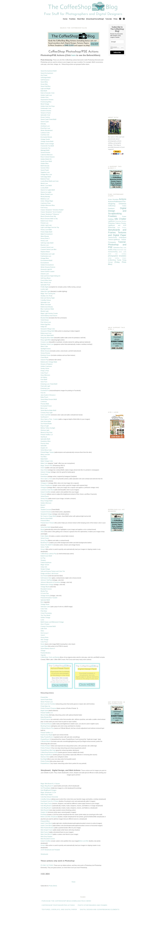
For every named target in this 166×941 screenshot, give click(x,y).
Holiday (111, 219)
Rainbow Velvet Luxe (47, 344)
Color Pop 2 (44, 642)
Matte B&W (44, 459)
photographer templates (117, 256)
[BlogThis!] (43, 874)
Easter (124, 216)
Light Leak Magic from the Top (50, 227)
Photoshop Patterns (114, 223)
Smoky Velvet (45, 368)
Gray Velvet (44, 470)
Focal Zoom (44, 474)
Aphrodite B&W (45, 439)
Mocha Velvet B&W (46, 518)
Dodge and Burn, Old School (49, 573)
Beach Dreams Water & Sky (49, 218)
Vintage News (45, 604)
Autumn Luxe (45, 273)
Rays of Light (45, 426)
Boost (42, 529)
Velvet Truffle (45, 547)
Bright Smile (44, 710)
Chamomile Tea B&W (47, 146)
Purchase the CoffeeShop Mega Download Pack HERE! (66, 901)
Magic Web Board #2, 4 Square (50, 783)
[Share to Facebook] (47, 874)
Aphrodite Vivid (45, 115)
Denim (43, 644)
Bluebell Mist (45, 318)
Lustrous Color (45, 132)
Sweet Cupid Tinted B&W (48, 119)
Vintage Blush (45, 586)
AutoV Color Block (46, 823)
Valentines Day (118, 247)
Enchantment (45, 262)
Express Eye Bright (46, 735)
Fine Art (43, 393)
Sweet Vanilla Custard (47, 271)
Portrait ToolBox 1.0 (47, 434)
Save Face (44, 381)
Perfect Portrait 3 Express (48, 708)
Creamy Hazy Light (46, 412)
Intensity (43, 124)
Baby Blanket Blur (46, 717)
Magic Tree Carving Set (48, 293)
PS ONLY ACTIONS (47, 865)
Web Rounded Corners (48, 838)
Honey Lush (44, 240)
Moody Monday (45, 196)
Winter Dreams (45, 351)
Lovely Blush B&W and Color (50, 181)
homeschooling (112, 251)
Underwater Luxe (46, 108)
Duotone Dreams (46, 110)
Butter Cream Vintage (47, 143)
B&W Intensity (45, 165)
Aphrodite (44, 445)
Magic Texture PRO (47, 465)
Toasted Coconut (46, 509)
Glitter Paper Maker (46, 794)
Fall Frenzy (44, 207)
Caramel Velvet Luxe (47, 247)
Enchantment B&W (46, 260)
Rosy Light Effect (46, 340)
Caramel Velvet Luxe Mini (48, 249)
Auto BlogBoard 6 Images (48, 790)
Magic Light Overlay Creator (49, 313)
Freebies (72, 19)
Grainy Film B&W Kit (47, 545)
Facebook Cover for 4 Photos (50, 801)
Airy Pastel (44, 75)
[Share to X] (45, 874)
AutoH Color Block (46, 825)
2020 (42, 531)
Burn (42, 602)
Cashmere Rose (46, 203)
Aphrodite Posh (45, 285)
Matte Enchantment (46, 234)
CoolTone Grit (45, 135)
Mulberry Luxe (45, 199)
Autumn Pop (44, 359)
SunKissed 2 (45, 417)
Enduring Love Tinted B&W (49, 384)
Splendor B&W (45, 600)
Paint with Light (45, 386)
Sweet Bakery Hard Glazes (49, 315)
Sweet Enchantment (47, 73)
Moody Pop (44, 591)
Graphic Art (44, 448)
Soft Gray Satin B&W (47, 243)
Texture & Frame (46, 113)
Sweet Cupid (45, 121)
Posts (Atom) (53, 885)
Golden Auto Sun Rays (48, 106)
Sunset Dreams (45, 152)
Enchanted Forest (46, 406)
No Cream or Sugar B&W (48, 516)
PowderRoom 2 (45, 763)
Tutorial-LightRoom (114, 239)
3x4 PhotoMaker (46, 788)
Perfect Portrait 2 (46, 748)
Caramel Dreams (46, 512)
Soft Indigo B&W (46, 177)
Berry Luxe (44, 408)
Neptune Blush (45, 251)
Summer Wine (45, 168)
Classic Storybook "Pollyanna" (50, 214)
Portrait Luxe (44, 223)
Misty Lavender (45, 454)
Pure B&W (44, 379)
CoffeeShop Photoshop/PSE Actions (58, 905)
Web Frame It (45, 832)
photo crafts (122, 251)
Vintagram (44, 487)
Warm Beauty (45, 236)
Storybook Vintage (46, 514)
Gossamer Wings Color (48, 329)
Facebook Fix (45, 390)
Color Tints (44, 609)
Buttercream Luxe (46, 333)
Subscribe (117, 52)
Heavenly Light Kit (46, 269)
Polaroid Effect (45, 520)
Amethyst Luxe (45, 126)
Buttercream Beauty (47, 307)
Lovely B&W (44, 188)
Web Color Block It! (46, 834)
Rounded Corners (46, 589)
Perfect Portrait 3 (46, 746)
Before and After (84, 841)
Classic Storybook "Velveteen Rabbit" (52, 210)
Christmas (122, 204)
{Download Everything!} (95, 19)
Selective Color (45, 606)
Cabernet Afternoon (47, 154)
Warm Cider (44, 346)
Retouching (111, 227)
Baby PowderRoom (47, 754)
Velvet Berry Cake (46, 450)
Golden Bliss (45, 163)
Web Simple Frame (46, 830)
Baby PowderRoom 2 (47, 737)
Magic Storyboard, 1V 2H (48, 792)
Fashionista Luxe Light (48, 254)
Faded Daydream (46, 562)
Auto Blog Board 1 (46, 808)
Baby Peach (44, 397)
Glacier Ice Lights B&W (48, 190)
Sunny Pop (44, 540)
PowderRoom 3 (45, 739)
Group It (43, 549)
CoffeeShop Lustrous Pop (48, 553)
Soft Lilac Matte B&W (47, 335)
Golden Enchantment (47, 265)
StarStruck (44, 437)
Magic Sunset (45, 564)
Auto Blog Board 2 (46, 805)
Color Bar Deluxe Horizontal (49, 797)
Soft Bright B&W (46, 77)
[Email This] (41, 874)
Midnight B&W (45, 150)
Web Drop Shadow (46, 836)
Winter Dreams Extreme (48, 267)
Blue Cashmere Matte (47, 309)
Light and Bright (45, 88)
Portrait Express (45, 719)
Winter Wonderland (46, 130)
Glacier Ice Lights (46, 192)
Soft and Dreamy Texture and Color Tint (53, 571)
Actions (122, 199)
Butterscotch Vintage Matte (49, 362)
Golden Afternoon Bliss (48, 205)
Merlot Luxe (44, 183)
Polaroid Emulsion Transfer (49, 597)
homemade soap (121, 249)
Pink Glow (44, 611)
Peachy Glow (45, 443)
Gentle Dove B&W (46, 161)
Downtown (44, 476)
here (73, 55)
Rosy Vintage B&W (46, 501)
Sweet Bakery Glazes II (48, 648)
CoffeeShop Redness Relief (49, 752)
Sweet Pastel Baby (46, 699)
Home (65, 19)
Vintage (43, 650)
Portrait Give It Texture (47, 523)
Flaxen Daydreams (46, 485)
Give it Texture (45, 624)
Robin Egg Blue (45, 324)
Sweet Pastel (45, 170)
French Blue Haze (46, 280)
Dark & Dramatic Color (47, 93)
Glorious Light (45, 430)
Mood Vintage (45, 104)
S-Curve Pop (45, 593)
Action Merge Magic (47, 201)
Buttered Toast (45, 179)
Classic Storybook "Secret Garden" (51, 212)
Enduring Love (45, 388)
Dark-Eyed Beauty (46, 723)
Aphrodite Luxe (45, 302)
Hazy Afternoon (45, 375)
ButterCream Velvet (47, 221)
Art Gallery (44, 377)
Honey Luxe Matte (46, 229)
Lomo (42, 620)
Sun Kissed (44, 575)
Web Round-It (45, 810)
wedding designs (120, 258)
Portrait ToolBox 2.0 (47, 712)
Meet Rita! (81, 19)
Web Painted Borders (47, 827)
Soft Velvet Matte (46, 421)
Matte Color (44, 463)
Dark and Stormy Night (48, 298)
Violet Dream (45, 320)
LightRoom (111, 221)
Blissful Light (45, 311)
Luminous (44, 401)
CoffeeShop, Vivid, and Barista (50, 657)
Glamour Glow (45, 757)
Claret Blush (44, 357)
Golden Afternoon (46, 503)
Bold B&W (44, 91)
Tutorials (108, 19)
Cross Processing (46, 613)
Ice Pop (43, 558)
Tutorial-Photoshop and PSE (117, 244)
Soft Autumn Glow (46, 578)
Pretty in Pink (45, 370)
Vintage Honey (45, 595)
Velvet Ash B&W (46, 527)
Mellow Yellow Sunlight (48, 428)
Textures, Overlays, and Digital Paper (59, 909)
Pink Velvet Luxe (46, 322)
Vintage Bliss (45, 258)
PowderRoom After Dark (48, 750)
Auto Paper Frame (46, 803)
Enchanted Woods (46, 137)
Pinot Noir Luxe (45, 128)
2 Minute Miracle (46, 741)
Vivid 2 (43, 635)
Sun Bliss (44, 456)
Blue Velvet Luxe (46, 282)
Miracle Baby (45, 715)
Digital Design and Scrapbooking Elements (99, 909)
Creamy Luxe (45, 342)
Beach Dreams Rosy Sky (48, 216)
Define (43, 507)
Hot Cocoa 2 (44, 633)
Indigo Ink (44, 326)
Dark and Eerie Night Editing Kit (50, 276)
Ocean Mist (44, 84)
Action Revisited (113, 199)
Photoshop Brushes (120, 221)
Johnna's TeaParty (46, 580)
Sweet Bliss (44, 82)
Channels (44, 494)
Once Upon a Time (46, 478)
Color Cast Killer (46, 415)
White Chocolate (46, 304)
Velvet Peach (45, 496)
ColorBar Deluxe (46, 300)
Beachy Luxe (45, 245)
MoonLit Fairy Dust (46, 432)
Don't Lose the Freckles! (48, 704)
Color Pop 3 (44, 373)
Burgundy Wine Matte (47, 337)
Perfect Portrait (45, 761)
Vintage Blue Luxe (46, 174)
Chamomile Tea (45, 148)
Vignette (43, 655)
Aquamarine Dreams (47, 99)
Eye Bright (44, 759)
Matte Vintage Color (47, 461)
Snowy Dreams (45, 353)
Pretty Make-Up (45, 706)
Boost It (43, 505)
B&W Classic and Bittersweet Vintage (52, 622)
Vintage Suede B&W (47, 141)
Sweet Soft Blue (45, 86)
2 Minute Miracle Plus (47, 728)
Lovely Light (44, 289)
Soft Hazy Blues (45, 278)
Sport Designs (121, 227)
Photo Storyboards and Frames (92, 905)
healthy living (112, 249)
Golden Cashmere (46, 366)
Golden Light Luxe (46, 95)
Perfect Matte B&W (46, 232)
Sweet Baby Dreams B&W (49, 399)
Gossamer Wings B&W (48, 331)
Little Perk (44, 628)
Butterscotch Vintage (47, 584)
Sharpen (43, 560)
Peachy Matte (45, 404)
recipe (109, 258)
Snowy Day (44, 498)
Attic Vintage (44, 639)
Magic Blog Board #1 (47, 786)
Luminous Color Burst (47, 489)
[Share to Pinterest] (49, 874)
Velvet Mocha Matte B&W (48, 410)
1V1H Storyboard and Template (50, 849)
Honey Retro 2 (45, 238)
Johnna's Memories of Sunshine (50, 582)
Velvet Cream (45, 538)
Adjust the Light (45, 291)
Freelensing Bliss (46, 102)
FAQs (115, 19)
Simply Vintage (45, 569)
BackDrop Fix (45, 542)
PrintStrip (43, 814)
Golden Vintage (45, 617)
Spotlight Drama (46, 348)
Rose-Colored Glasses (48, 157)
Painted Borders (46, 653)
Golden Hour (45, 97)
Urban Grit (44, 567)
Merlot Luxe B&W (46, 185)
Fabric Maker (45, 536)
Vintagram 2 (44, 483)
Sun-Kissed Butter (46, 423)
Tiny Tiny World (45, 615)
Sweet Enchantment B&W (49, 71)
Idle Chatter (120, 219)
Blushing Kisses (46, 726)
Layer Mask (44, 646)
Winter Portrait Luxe (47, 194)
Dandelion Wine (46, 441)
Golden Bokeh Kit (46, 159)
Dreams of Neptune (47, 364)
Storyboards (44, 854)
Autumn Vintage (45, 472)
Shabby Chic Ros (46, 296)
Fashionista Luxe (46, 256)
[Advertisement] (117, 86)
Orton (42, 631)
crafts (124, 247)
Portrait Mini (44, 697)
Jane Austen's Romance (48, 395)
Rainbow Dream (46, 355)
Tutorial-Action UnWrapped (117, 237)
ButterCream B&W (46, 556)
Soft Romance (45, 80)
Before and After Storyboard (49, 816)
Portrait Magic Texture (47, 452)
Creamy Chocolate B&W (48, 626)
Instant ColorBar (46, 492)
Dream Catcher (45, 117)
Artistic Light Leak (46, 225)
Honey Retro (44, 637)
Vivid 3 (43, 467)
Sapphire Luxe (45, 172)
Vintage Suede (45, 139)
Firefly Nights (45, 287)
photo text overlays (117, 253)
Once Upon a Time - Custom (49, 419)
